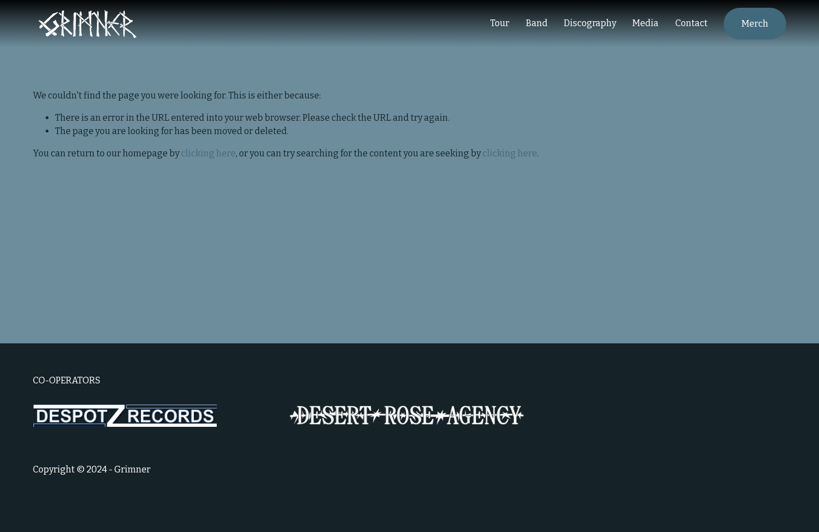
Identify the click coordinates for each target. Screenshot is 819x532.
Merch (755, 23)
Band (537, 23)
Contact (691, 23)
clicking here (208, 153)
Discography (590, 23)
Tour (499, 23)
